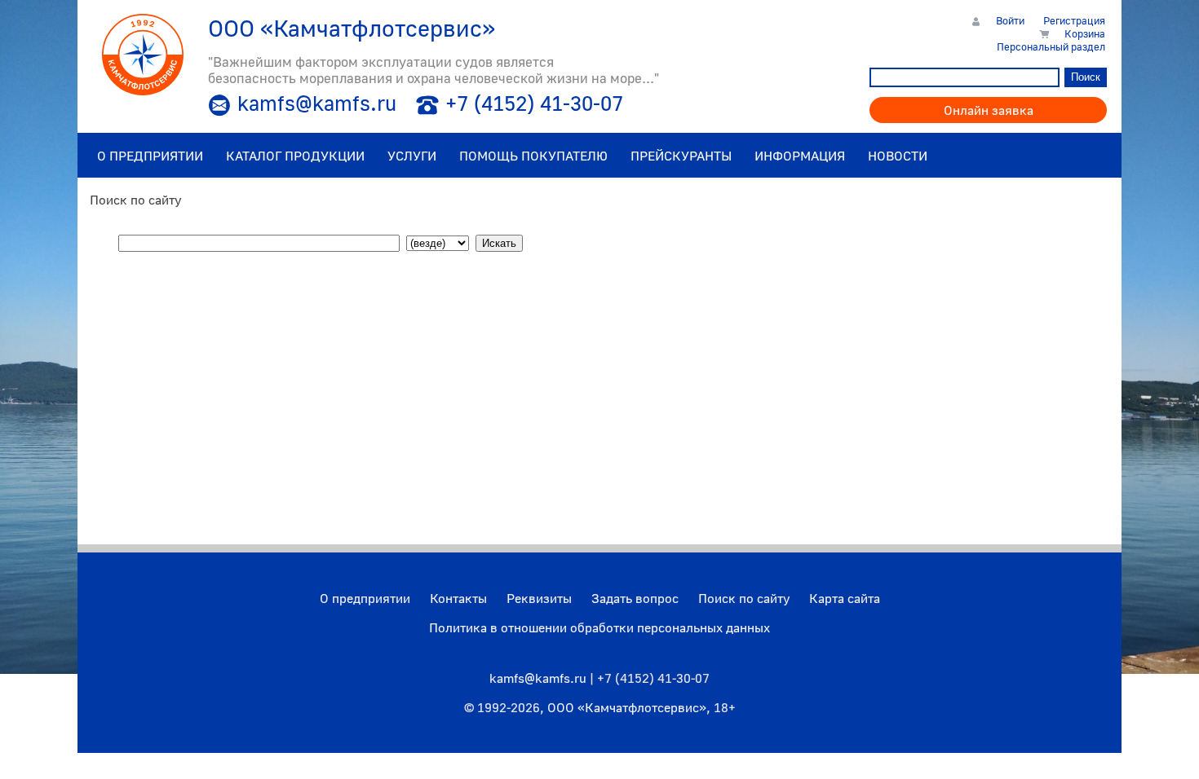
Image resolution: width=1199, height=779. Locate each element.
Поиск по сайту (744, 598)
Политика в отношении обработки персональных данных (599, 627)
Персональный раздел (1051, 46)
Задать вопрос (635, 598)
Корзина (1084, 33)
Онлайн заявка (988, 110)
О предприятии (365, 598)
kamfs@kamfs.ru (316, 103)
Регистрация (1074, 20)
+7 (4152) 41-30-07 (534, 103)
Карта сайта (844, 598)
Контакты (458, 598)
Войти (1010, 20)
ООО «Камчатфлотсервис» (626, 707)
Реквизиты (539, 598)
